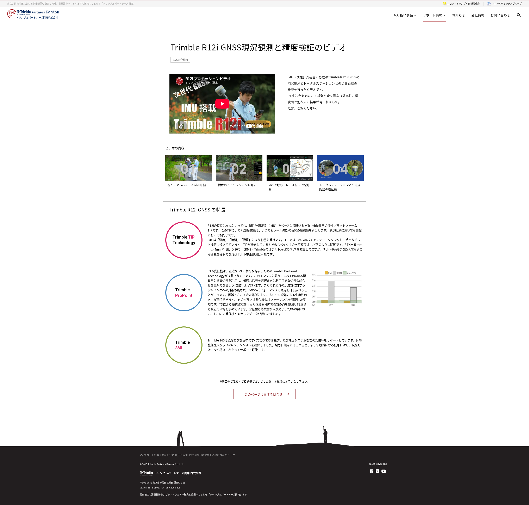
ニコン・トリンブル (457, 3)
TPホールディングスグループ (506, 3)
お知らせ (458, 15)
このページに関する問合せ (264, 394)
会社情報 (477, 15)
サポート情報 (432, 15)
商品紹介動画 (180, 59)
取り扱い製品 (403, 15)
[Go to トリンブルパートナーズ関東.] (141, 455)
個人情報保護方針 (378, 464)
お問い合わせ (500, 15)
